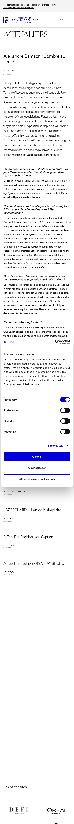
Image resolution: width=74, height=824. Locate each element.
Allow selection (37, 467)
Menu (67, 20)
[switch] (65, 410)
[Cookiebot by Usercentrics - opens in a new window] (55, 342)
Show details (55, 445)
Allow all (37, 456)
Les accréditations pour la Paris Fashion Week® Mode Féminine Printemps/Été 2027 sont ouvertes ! (30, 6)
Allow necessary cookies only (37, 479)
